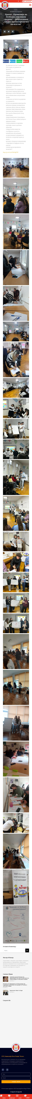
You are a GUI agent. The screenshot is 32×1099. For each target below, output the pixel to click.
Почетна (4, 1098)
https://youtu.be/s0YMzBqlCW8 (10, 152)
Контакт (28, 1097)
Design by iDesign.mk (16, 1092)
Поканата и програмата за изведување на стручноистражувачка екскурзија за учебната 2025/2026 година (15, 985)
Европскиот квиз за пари (16, 990)
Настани (20, 1098)
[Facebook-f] (18, 1)
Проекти (19, 11)
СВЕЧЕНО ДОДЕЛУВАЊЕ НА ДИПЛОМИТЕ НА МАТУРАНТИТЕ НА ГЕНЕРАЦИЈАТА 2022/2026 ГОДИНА (19, 978)
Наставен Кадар (12, 1098)
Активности (13, 11)
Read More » (12, 980)
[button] (4, 31)
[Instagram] (21, 1)
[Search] (27, 950)
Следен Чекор (16, 1081)
